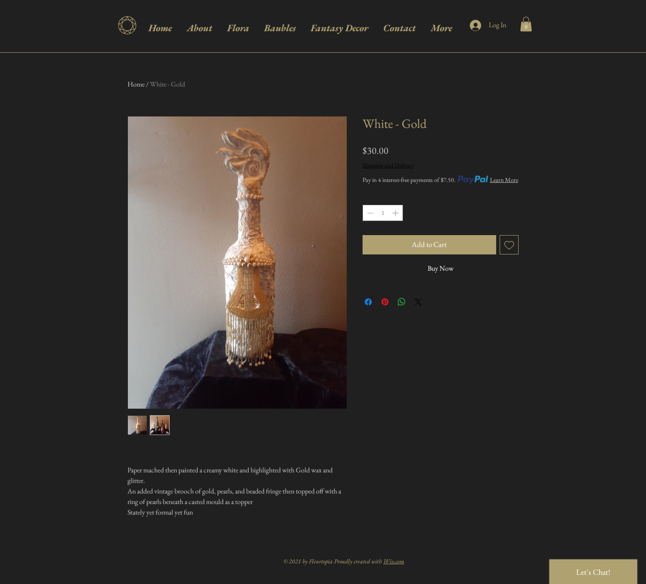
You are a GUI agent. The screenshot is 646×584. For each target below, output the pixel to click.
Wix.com (393, 561)
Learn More (504, 180)
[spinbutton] (383, 213)
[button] (526, 24)
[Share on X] (418, 302)
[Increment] (396, 213)
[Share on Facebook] (368, 302)
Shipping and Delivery (388, 165)
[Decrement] (369, 213)
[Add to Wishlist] (509, 244)
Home (136, 84)
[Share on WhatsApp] (401, 302)
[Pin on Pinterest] (385, 302)
